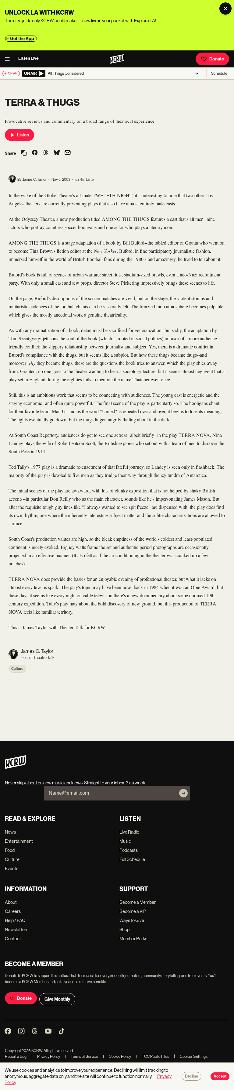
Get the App (22, 38)
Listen (23, 135)
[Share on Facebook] (35, 153)
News (10, 832)
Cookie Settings (194, 1056)
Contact (13, 938)
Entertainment (19, 841)
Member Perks (133, 938)
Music (125, 841)
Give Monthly (57, 999)
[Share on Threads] (46, 153)
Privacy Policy (45, 1056)
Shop (124, 929)
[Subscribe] (183, 793)
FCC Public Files (152, 1056)
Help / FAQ (15, 920)
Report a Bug (16, 1056)
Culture (17, 669)
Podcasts (128, 850)
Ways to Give (131, 920)
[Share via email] (68, 153)
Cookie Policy (117, 1056)
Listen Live (28, 58)
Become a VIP (132, 911)
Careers (13, 911)
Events (11, 868)
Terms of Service (81, 1056)
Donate (216, 59)
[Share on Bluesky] (57, 153)
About (11, 902)
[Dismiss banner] (225, 8)
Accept (220, 1076)
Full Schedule (132, 859)
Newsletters (16, 929)
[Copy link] (24, 153)
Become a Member (137, 902)
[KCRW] (15, 767)
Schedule (219, 73)
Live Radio (129, 832)
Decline (191, 1076)
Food (10, 850)
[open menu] (9, 59)
